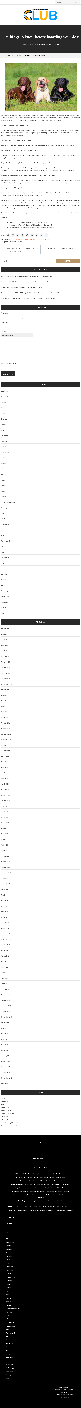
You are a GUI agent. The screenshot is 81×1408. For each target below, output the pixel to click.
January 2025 (5, 728)
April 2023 (4, 845)
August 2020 (5, 1022)
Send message (8, 374)
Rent (2, 563)
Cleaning (4, 419)
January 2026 (5, 662)
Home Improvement (8, 502)
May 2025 (4, 706)
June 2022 (4, 900)
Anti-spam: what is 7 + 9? (9, 363)
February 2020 (5, 1056)
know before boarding (31, 239)
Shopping (4, 574)
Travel (3, 613)
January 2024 (5, 795)
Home (3, 1098)
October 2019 (5, 1072)
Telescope (4, 602)
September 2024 (6, 751)
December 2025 (6, 667)
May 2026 (4, 640)
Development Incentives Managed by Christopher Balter (28, 222)
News (3, 535)
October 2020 (5, 1011)
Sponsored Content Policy (10, 1126)
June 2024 (4, 767)
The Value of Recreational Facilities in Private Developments (21, 287)
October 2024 (5, 745)
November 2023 (6, 806)
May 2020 (4, 1039)
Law (2, 513)
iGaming (4, 508)
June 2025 (4, 701)
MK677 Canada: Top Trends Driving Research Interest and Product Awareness (27, 276)
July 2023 (4, 828)
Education (4, 436)
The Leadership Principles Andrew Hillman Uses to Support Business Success (26, 282)
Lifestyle (4, 519)
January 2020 (5, 1061)
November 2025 (6, 673)
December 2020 (6, 1000)
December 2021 (6, 934)
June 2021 (4, 967)
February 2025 (5, 723)
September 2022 (6, 884)
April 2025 (4, 712)
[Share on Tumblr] (37, 235)
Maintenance (5, 530)
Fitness (3, 469)
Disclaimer (4, 1117)
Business (11, 239)
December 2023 (6, 801)
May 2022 (4, 906)
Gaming (3, 485)
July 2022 (4, 895)
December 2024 (6, 734)
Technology (5, 596)
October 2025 (5, 678)
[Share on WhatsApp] (22, 235)
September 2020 (6, 1017)
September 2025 (6, 684)
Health (3, 497)
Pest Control (5, 541)
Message (4, 341)
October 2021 (5, 945)
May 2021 (4, 973)
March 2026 (5, 651)
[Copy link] (46, 235)
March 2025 (5, 717)
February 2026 (5, 656)
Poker (3, 552)
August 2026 (5, 629)
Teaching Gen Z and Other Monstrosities (60, 249)
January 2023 (5, 862)
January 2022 (5, 928)
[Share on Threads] (41, 235)
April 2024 (4, 778)
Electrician (4, 441)
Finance (3, 463)
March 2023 (5, 851)
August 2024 (5, 756)
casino (3, 413)
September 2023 (6, 817)
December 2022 (6, 867)
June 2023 (4, 834)
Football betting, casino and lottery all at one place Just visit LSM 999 (22, 250)
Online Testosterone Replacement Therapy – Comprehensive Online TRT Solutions (40, 1191)
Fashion (3, 447)
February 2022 (5, 923)
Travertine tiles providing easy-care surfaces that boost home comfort (33, 227)
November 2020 (6, 1006)
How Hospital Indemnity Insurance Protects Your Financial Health (40, 1201)
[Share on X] (13, 235)
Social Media (5, 580)
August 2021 (5, 956)
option (42, 239)
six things (48, 239)
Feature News (5, 452)
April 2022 (4, 911)
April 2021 (4, 978)
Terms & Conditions (7, 1114)
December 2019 (6, 1067)
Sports (3, 585)
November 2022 (6, 873)
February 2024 (5, 789)
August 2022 (5, 889)
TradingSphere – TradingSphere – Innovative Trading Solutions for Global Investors (29, 298)
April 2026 (4, 645)
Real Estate (5, 558)
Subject (3, 331)
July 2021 (4, 961)
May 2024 (4, 773)
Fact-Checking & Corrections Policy (13, 1123)
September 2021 (6, 950)
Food (2, 474)
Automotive (5, 397)
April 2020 (4, 1045)
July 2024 (4, 762)
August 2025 (5, 690)
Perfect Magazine (66, 1395)
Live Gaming (5, 524)
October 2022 (5, 878)
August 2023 (5, 823)
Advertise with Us (7, 1110)
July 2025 (4, 695)
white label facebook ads (40, 1159)
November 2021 (6, 939)
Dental (3, 425)
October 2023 (5, 812)
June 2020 (4, 1034)
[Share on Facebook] (8, 235)
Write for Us (5, 1107)
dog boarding (19, 239)
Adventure (4, 391)
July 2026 (4, 634)
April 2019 (4, 1084)
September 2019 (6, 1078)
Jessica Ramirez (54, 44)
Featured (4, 458)
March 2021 (5, 984)
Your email (4, 322)
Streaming (4, 591)
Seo (2, 569)
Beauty (3, 402)
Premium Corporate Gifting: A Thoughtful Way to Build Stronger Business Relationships (30, 293)
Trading (3, 608)
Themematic (64, 1397)
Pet (2, 547)
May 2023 (4, 839)
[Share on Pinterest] (27, 235)
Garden (3, 491)
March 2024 (5, 784)
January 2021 (5, 995)
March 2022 (5, 917)
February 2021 (5, 989)
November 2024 (6, 740)
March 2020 (5, 1050)
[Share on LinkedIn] (18, 235)
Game (3, 480)
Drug (2, 430)
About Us (4, 1104)
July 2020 (4, 1028)
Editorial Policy (6, 1120)
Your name (4, 313)
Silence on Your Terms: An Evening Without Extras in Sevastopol (30, 225)
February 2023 (5, 856)
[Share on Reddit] (32, 235)
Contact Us (4, 1101)
